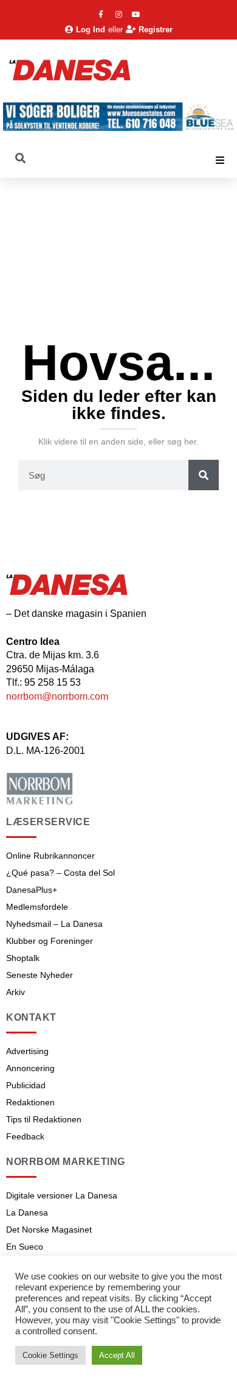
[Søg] (203, 475)
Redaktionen (30, 1102)
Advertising (27, 1051)
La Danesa (27, 1212)
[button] (220, 160)
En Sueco (24, 1246)
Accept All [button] (117, 1355)
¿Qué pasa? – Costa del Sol (60, 873)
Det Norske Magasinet (49, 1229)
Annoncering (30, 1068)
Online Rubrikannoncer (50, 855)
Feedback (25, 1136)
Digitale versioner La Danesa (61, 1195)
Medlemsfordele (37, 907)
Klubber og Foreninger (49, 941)
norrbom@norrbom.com (57, 696)
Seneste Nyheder (39, 975)
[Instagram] (118, 14)
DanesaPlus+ (31, 890)
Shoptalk (23, 958)
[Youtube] (136, 14)
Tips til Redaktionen (43, 1119)
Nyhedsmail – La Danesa (54, 924)
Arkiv (15, 992)
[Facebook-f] (101, 14)
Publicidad (26, 1085)
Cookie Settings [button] (50, 1355)
